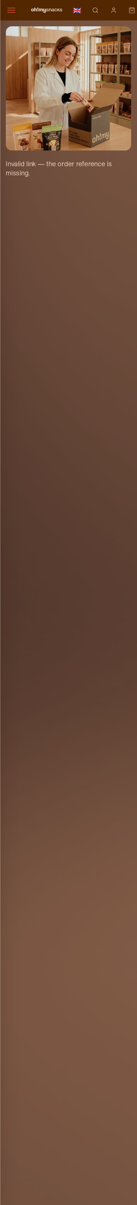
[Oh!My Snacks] (47, 10)
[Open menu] (14, 10)
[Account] (113, 10)
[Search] (95, 10)
